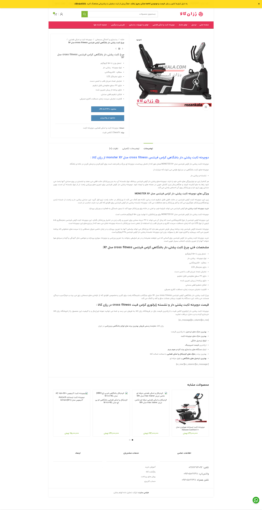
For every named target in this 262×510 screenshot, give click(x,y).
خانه (122, 39)
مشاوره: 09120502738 (107, 109)
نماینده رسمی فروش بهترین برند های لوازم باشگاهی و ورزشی (130, 326)
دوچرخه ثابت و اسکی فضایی (80, 39)
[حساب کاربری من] (61, 14)
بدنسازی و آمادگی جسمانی (106, 39)
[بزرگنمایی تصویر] (205, 106)
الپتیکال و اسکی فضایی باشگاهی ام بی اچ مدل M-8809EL (111, 401)
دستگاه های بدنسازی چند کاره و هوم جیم (185, 349)
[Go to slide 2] (129, 440)
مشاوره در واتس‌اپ (107, 118)
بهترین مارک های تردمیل (196, 332)
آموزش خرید (150, 467)
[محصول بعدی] (116, 48)
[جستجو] (84, 14)
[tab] (148, 147)
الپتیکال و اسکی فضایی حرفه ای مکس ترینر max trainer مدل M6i (151, 401)
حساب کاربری (150, 481)
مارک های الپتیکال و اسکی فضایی (181, 354)
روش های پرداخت (148, 476)
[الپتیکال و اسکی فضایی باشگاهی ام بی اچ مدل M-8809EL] (111, 394)
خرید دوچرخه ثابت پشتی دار (197, 208)
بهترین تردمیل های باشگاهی (194, 358)
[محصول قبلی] (122, 48)
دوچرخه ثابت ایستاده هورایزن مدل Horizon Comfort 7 (190, 428)
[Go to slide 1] (132, 440)
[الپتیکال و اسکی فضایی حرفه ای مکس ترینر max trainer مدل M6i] (151, 394)
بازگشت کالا (151, 472)
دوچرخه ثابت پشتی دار (194, 157)
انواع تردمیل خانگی (198, 340)
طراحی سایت (143, 492)
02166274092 (195, 467)
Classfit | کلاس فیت (111, 132)
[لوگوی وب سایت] (191, 14)
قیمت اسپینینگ (192, 345)
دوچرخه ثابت (88, 128)
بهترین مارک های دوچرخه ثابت (193, 336)
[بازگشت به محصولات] (119, 48)
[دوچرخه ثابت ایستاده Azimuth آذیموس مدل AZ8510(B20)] (71, 393)
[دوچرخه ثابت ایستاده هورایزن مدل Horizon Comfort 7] (190, 408)
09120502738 (191, 474)
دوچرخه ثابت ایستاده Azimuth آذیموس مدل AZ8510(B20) (72, 398)
